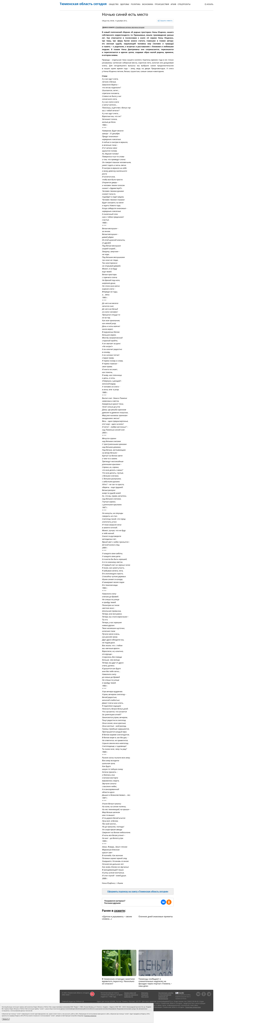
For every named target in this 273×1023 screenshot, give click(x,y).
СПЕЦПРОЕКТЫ (184, 4)
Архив (173, 4)
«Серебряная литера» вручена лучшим (129, 27)
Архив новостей (130, 993)
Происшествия (162, 4)
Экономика (147, 4)
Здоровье (124, 4)
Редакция (144, 995)
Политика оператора (193, 1007)
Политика (135, 4)
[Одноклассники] (168, 902)
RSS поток (145, 997)
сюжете (119, 910)
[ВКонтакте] (163, 902)
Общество (114, 4)
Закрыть (6, 1019)
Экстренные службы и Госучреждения (165, 994)
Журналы (144, 993)
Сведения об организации (163, 998)
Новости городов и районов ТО (131, 996)
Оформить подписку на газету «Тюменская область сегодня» (137, 891)
